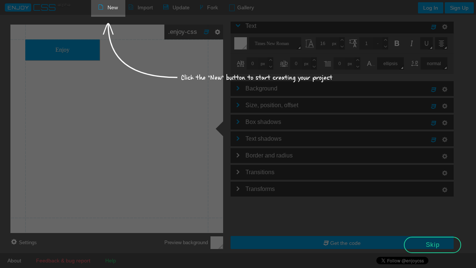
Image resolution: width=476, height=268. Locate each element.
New (112, 7)
